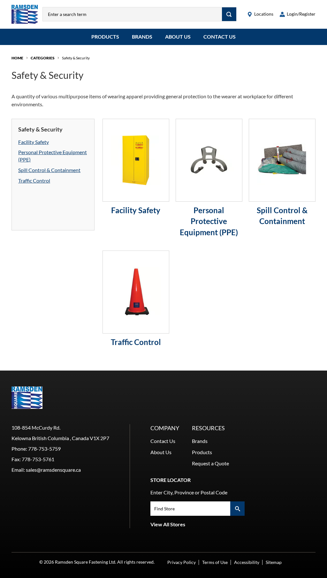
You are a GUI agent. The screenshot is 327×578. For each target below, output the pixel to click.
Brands (142, 37)
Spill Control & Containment (49, 170)
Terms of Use (215, 562)
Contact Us (219, 37)
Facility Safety (33, 142)
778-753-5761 (38, 459)
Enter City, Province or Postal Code (188, 492)
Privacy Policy (181, 562)
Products (105, 37)
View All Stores (167, 524)
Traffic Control (34, 180)
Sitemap (274, 562)
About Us (178, 37)
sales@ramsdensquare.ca (53, 470)
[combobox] (132, 14)
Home (17, 58)
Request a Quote (210, 463)
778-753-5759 (44, 449)
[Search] (229, 14)
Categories (43, 58)
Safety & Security (76, 58)
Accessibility (246, 562)
